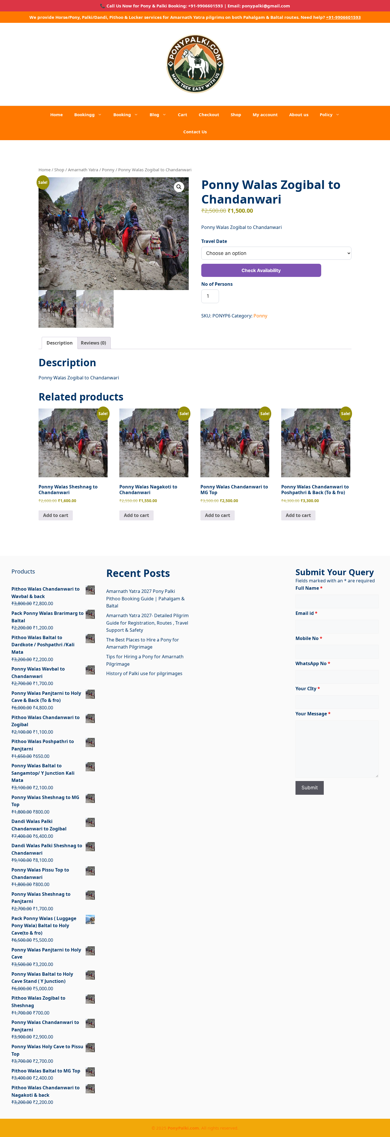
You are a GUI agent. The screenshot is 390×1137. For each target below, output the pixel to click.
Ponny (108, 169)
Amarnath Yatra (83, 169)
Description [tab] (60, 343)
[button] (179, 187)
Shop (236, 114)
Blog (154, 114)
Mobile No (308, 638)
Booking (122, 114)
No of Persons (217, 284)
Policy (326, 114)
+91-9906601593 (343, 17)
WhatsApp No (312, 663)
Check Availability (261, 270)
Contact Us (195, 131)
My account (265, 114)
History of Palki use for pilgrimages (144, 673)
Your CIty (307, 688)
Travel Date (214, 241)
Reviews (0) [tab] (93, 343)
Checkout (209, 114)
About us (298, 114)
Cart (182, 114)
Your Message (313, 714)
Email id (306, 613)
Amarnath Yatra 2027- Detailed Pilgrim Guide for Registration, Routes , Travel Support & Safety (147, 622)
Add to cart (55, 515)
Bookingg (84, 114)
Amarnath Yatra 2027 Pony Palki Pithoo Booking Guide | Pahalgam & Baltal (145, 598)
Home (56, 114)
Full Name (309, 588)
